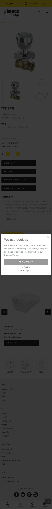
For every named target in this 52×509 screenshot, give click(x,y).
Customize (27, 262)
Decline (26, 267)
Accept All (26, 270)
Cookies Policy (11, 255)
